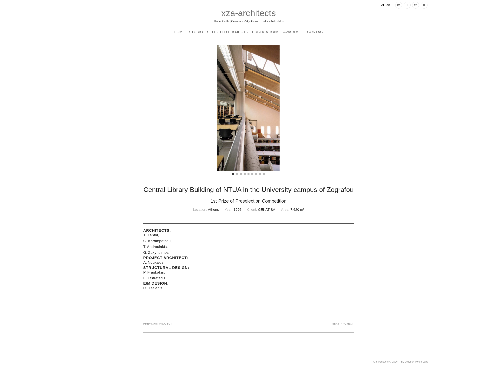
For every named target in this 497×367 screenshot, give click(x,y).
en (388, 5)
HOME (179, 32)
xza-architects (248, 13)
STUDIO (196, 32)
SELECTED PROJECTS (227, 32)
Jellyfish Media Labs (416, 361)
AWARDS (291, 32)
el (382, 5)
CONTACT (316, 32)
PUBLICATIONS (265, 32)
